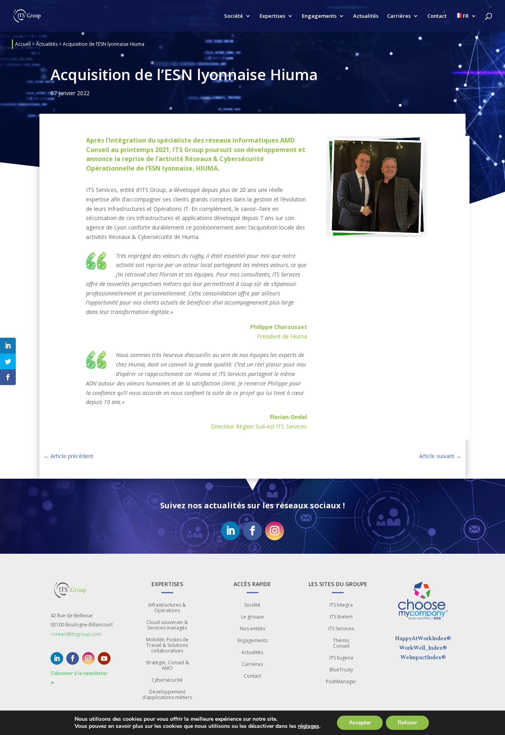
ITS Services (341, 629)
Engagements (319, 16)
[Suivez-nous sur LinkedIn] (230, 530)
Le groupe (252, 617)
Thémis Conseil (341, 643)
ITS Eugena (341, 658)
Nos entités (252, 629)
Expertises (272, 16)
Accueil (23, 44)
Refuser (407, 722)
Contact (437, 16)
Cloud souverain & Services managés (167, 625)
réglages (308, 726)
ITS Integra (341, 605)
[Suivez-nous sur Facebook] (252, 530)
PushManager (341, 682)
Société (233, 16)
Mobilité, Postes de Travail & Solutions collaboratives (167, 645)
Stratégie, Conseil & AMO (167, 665)
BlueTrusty (341, 670)
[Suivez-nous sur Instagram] (274, 530)
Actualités (365, 16)
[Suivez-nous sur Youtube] (104, 658)
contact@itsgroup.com (75, 634)
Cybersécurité (167, 680)
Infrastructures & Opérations (167, 608)
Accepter (360, 722)
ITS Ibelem (341, 617)
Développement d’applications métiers (167, 695)
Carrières (399, 16)
